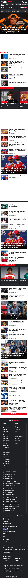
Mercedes (12, 4)
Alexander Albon (6, 441)
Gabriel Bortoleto (6, 459)
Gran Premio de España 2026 (11, 496)
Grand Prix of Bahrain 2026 (10, 499)
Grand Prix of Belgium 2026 (10, 488)
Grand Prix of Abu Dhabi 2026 (11, 512)
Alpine (16, 426)
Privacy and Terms (12, 565)
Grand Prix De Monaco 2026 (10, 481)
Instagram (20, 566)
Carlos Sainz (5, 443)
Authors (6, 565)
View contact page (6, 552)
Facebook (11, 566)
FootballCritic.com (18, 558)
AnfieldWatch (17, 560)
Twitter (15, 566)
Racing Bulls (17, 440)
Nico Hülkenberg (6, 461)
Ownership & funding (17, 570)
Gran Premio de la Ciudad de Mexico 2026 (13, 504)
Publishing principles (15, 568)
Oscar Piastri (5, 431)
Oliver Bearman (6, 449)
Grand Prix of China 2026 (10, 472)
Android (6, 568)
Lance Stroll (5, 454)
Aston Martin (17, 427)
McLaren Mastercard (19, 436)
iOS (9, 568)
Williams (16, 443)
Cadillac (16, 431)
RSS (18, 565)
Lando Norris (5, 429)
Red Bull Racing (18, 441)
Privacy (11, 571)
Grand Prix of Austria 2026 (10, 485)
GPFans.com (5, 560)
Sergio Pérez (5, 465)
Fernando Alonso (6, 452)
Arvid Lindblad (6, 456)
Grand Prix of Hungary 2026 (10, 490)
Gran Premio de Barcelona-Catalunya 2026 (14, 483)
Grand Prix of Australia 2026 (11, 471)
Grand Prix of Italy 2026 (10, 494)
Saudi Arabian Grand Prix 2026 (11, 476)
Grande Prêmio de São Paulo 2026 (12, 506)
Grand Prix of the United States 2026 (12, 503)
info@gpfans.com (6, 541)
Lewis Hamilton (18, 4)
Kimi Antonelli (5, 445)
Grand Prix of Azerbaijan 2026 (11, 497)
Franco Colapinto (6, 433)
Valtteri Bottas (6, 463)
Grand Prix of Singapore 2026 (11, 501)
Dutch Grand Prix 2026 (9, 492)
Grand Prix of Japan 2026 (10, 474)
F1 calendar (24, 7)
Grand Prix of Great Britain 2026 (11, 487)
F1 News (6, 4)
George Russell (6, 447)
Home (2, 4)
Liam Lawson (5, 438)
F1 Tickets (6, 571)
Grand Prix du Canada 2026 (10, 480)
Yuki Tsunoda (5, 457)
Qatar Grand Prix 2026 (9, 510)
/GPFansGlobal (7, 523)
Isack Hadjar (5, 436)
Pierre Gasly (5, 434)
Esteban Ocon (6, 450)
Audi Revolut (17, 429)
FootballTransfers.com (7, 558)
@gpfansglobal (7, 519)
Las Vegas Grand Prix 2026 (10, 508)
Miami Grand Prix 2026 (9, 478)
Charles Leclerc (6, 427)
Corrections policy (8, 570)
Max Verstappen (6, 440)
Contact (21, 565)
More (14, 413)
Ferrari (16, 433)
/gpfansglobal (7, 518)
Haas (16, 434)
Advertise (6, 566)
